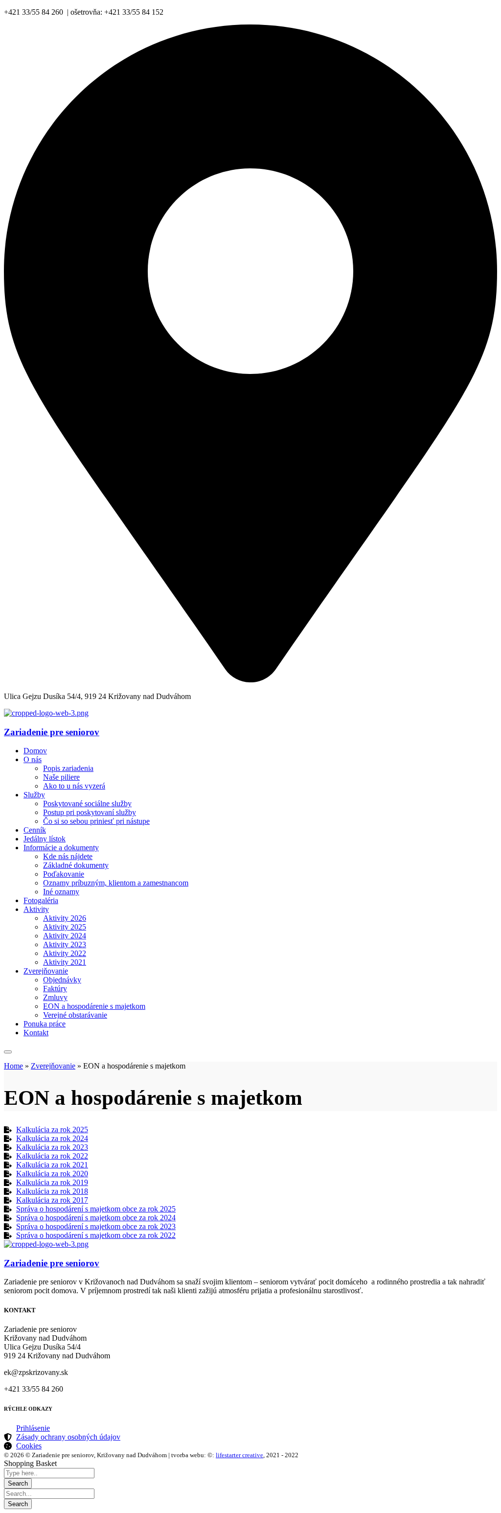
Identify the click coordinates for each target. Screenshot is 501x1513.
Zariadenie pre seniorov (51, 732)
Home (13, 1066)
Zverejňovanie (53, 1066)
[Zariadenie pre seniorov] (46, 713)
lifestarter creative (239, 1455)
